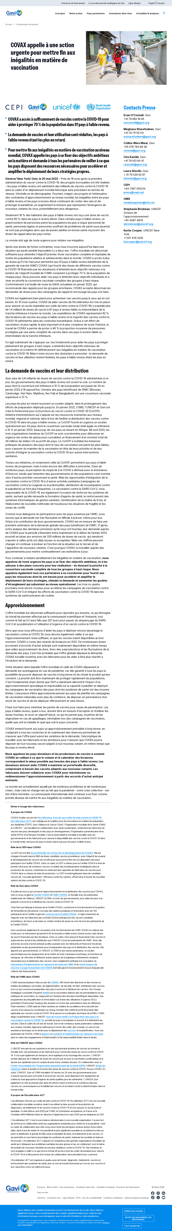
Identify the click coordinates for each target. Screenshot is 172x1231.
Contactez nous (54, 1198)
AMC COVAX (60, 895)
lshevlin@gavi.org (135, 178)
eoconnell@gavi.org (136, 122)
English (152, 3)
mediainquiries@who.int (139, 202)
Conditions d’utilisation (113, 1198)
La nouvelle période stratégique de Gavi (107, 3)
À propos (60, 13)
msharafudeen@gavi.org (140, 136)
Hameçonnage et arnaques (137, 1198)
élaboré (46, 1034)
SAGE (46, 992)
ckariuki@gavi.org (135, 164)
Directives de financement (73, 3)
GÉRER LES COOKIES (133, 1211)
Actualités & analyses (147, 13)
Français (160, 3)
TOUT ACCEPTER (132, 1226)
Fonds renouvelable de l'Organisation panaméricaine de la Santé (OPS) (48, 1065)
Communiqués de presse (27, 24)
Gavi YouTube (163, 1197)
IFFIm (78, 1198)
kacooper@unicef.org (138, 241)
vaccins (71, 1030)
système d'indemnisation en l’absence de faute (78, 1034)
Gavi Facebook (153, 1192)
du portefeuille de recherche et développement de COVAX (62, 853)
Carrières (41, 1198)
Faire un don (42, 1192)
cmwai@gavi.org (134, 150)
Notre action (76, 13)
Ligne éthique (134, 3)
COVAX (55, 982)
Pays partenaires (96, 13)
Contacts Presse (139, 107)
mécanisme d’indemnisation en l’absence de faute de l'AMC (42, 964)
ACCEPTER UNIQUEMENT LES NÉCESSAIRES (138, 1218)
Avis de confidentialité (92, 1198)
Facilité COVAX (42, 895)
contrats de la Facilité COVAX (60, 914)
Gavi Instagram (158, 1192)
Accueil (8, 24)
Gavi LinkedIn (163, 1192)
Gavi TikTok (153, 1197)
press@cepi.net (134, 192)
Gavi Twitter (158, 1197)
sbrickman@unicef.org (138, 224)
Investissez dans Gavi (120, 13)
